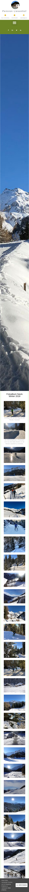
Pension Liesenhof (14, 11)
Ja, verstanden (21, 885)
